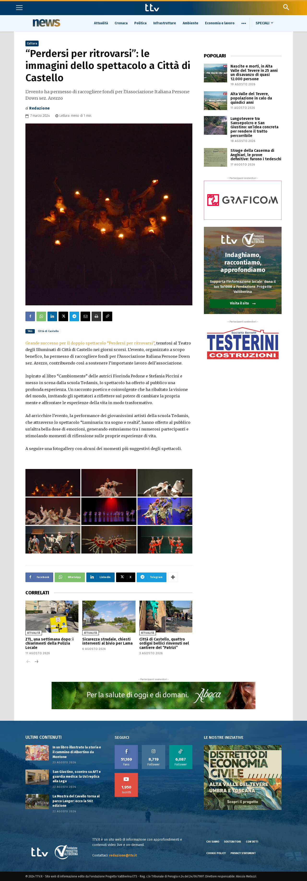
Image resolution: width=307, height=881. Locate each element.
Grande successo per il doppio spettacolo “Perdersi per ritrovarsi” (89, 343)
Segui (153, 746)
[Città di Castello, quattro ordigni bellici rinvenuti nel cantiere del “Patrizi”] (165, 617)
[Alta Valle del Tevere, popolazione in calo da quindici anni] (215, 100)
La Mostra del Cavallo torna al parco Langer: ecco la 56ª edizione (76, 801)
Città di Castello (48, 331)
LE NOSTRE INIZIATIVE (223, 737)
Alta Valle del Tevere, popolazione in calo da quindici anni (251, 98)
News (45, 23)
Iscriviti (126, 774)
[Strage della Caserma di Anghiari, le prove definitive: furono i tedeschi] (215, 157)
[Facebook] (30, 316)
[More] (173, 577)
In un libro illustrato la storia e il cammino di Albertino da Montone (77, 752)
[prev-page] (28, 662)
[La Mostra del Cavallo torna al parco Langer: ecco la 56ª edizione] (37, 801)
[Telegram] (74, 316)
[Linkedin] (52, 316)
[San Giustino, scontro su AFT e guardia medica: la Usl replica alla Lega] (37, 777)
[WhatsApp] (41, 316)
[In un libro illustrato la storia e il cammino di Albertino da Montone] (37, 752)
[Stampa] (96, 316)
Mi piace (126, 746)
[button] (286, 7)
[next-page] (36, 662)
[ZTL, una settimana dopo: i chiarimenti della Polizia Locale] (51, 617)
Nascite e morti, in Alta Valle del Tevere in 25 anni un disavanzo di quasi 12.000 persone (254, 72)
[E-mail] (85, 316)
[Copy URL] (107, 316)
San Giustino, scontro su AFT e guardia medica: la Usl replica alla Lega (77, 776)
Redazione (39, 108)
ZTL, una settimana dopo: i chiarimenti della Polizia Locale (49, 643)
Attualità (33, 633)
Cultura (32, 43)
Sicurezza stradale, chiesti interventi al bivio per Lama (107, 641)
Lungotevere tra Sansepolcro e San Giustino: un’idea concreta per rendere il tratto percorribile (254, 127)
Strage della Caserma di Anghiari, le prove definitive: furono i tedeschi (255, 154)
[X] (63, 316)
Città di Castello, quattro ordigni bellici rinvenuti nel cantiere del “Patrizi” (164, 643)
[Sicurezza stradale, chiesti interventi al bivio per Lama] (108, 617)
